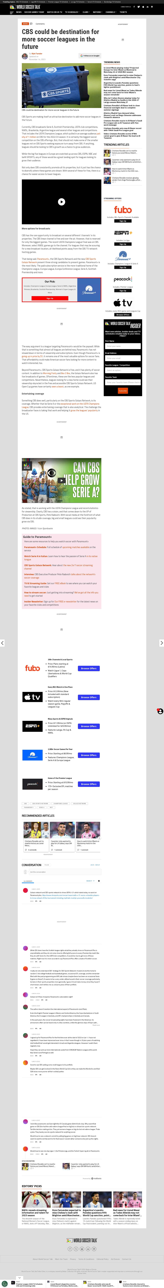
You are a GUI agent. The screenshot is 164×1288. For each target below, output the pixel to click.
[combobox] (122, 370)
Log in (92, 865)
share (92, 901)
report (97, 901)
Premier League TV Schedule (58, 2)
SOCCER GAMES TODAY (34, 12)
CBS (25, 803)
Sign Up (123, 220)
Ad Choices (115, 1259)
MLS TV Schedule (22, 2)
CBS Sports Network (40, 803)
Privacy (73, 1259)
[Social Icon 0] (70, 1249)
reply (31, 901)
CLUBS (85, 12)
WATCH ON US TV (54, 12)
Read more (96, 1025)
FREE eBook (60, 583)
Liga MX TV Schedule (38, 2)
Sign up (97, 865)
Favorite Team (111, 377)
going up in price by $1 (32, 356)
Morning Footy (50, 373)
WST (51, 807)
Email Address (110, 353)
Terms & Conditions (86, 1259)
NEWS (18, 12)
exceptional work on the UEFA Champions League (60, 405)
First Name (109, 341)
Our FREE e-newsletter (65, 601)
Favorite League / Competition (117, 365)
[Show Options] (138, 370)
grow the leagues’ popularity (84, 410)
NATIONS (97, 12)
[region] (61, 1022)
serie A (41, 807)
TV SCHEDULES (71, 12)
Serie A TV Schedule (94, 2)
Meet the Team (61, 1259)
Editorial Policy (103, 1259)
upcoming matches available (75, 547)
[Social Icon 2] (82, 1249)
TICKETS (123, 12)
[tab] (28, 881)
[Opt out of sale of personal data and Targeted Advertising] (5, 1284)
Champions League (61, 803)
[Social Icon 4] (94, 1249)
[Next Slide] (99, 837)
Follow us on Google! (91, 55)
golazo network (79, 803)
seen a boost (58, 386)
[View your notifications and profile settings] (99, 880)
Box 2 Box (65, 373)
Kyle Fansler (37, 53)
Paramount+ (43, 259)
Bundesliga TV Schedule (112, 2)
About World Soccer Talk (43, 1259)
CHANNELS (110, 12)
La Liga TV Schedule (78, 2)
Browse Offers (88, 668)
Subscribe (123, 390)
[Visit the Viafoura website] (96, 1178)
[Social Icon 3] (88, 1249)
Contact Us (126, 1259)
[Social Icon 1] (76, 1249)
